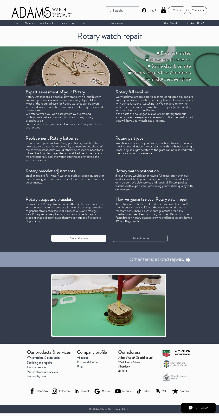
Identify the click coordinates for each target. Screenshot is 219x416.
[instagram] (197, 23)
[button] (163, 10)
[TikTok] (202, 23)
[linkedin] (192, 23)
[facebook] (187, 23)
